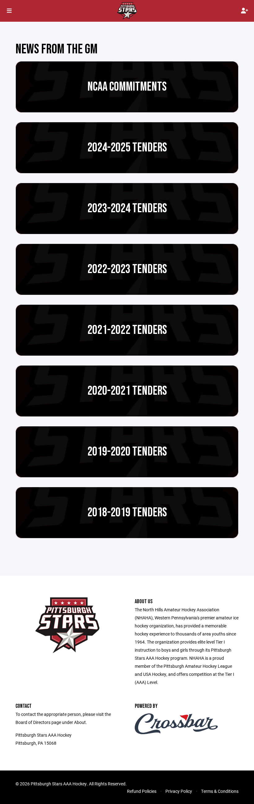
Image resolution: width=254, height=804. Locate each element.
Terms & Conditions (220, 791)
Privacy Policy (178, 791)
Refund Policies (141, 791)
